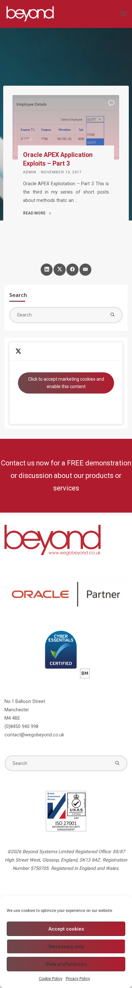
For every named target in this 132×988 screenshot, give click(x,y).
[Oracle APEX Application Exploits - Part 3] (65, 127)
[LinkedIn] (47, 269)
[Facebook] (72, 269)
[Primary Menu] (124, 13)
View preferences (66, 964)
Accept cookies (66, 929)
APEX (28, 139)
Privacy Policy (78, 978)
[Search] (112, 315)
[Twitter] (59, 269)
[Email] (85, 269)
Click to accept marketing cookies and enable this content (66, 383)
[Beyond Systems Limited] (29, 13)
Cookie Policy (50, 978)
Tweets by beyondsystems (66, 383)
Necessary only (66, 946)
